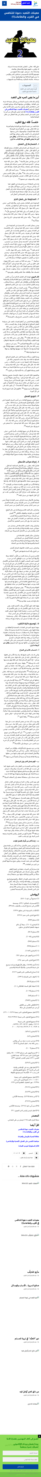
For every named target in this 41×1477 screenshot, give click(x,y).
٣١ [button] (24, 731)
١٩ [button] (25, 425)
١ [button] (19, 160)
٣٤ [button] (3, 776)
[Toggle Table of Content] (34, 86)
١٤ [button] (25, 337)
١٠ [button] (32, 260)
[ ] (22, 110)
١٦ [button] (25, 351)
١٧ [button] (6, 369)
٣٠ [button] (19, 716)
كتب (21, 1448)
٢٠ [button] (4, 483)
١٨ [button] (22, 388)
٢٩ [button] (28, 716)
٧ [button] (32, 220)
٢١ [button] (17, 494)
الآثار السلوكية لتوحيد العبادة (29, 1146)
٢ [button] (20, 169)
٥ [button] (5, 210)
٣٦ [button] (4, 813)
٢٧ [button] (28, 671)
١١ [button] (6, 271)
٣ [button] (22, 172)
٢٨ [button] (22, 679)
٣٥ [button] (10, 797)
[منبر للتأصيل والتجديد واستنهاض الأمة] (35, 4)
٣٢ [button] (14, 742)
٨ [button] (5, 235)
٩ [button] (30, 249)
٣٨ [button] (33, 833)
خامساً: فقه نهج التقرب (29, 91)
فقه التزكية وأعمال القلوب (26, 1157)
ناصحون (31, 1153)
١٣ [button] (7, 316)
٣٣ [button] (4, 756)
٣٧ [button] (7, 822)
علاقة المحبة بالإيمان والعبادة (28, 1136)
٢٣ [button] (14, 550)
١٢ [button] (29, 287)
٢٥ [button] (18, 600)
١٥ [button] (18, 343)
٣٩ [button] (24, 863)
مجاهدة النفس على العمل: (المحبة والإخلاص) (22, 1141)
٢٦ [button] (27, 662)
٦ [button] (32, 216)
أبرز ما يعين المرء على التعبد (28, 89)
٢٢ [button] (15, 512)
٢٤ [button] (25, 586)
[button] (4, 3)
